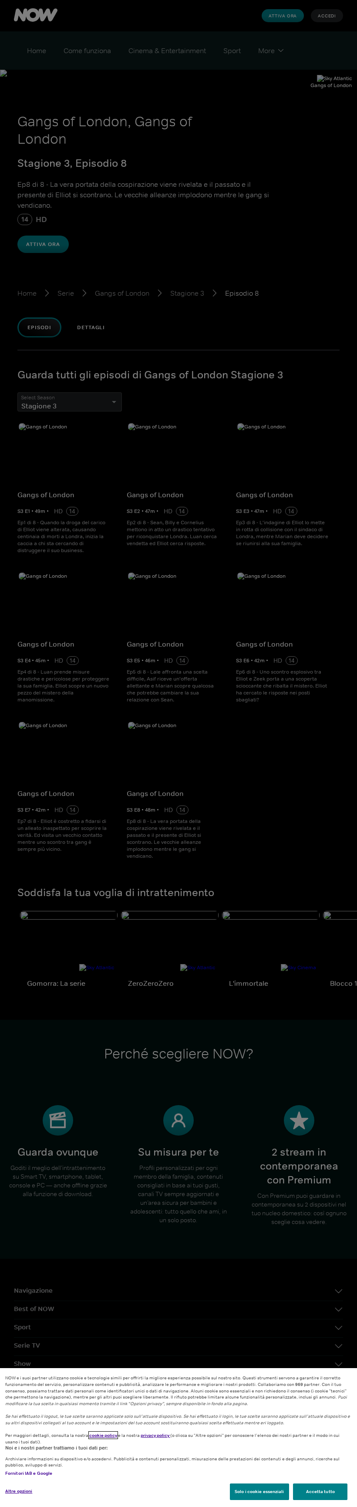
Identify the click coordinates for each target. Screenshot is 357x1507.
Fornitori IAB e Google (28, 1473)
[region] (178, 1437)
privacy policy (155, 1435)
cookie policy (103, 1435)
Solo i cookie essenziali (259, 1491)
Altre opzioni (18, 1491)
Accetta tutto (320, 1491)
